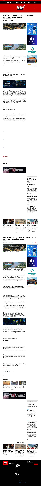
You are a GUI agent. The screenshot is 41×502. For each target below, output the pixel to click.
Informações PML (5, 156)
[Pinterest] (35, 20)
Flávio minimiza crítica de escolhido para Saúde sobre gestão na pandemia (31, 207)
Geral (4, 224)
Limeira (28, 224)
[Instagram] (4, 0)
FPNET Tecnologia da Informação (22, 482)
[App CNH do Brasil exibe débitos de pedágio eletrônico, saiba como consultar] (20, 221)
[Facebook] (3, 0)
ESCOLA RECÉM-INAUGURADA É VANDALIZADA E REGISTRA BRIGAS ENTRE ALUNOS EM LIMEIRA (32, 196)
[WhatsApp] (37, 20)
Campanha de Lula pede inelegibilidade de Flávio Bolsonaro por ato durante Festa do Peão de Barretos (32, 179)
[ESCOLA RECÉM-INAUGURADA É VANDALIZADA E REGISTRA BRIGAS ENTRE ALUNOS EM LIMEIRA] (32, 221)
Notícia (28, 205)
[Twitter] (34, 20)
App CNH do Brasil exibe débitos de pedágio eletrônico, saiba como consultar (31, 185)
